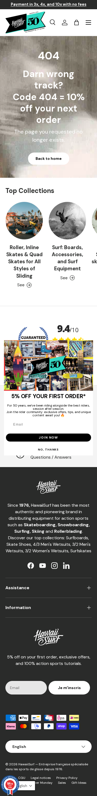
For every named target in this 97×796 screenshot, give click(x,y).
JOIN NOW (48, 438)
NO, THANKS (48, 449)
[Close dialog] (88, 344)
